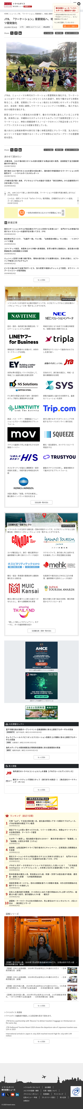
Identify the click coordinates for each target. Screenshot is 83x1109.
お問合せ (26, 1101)
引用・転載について (50, 1090)
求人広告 (63, 1097)
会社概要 (48, 1087)
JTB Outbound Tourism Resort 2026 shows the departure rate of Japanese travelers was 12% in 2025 (41, 1028)
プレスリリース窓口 (48, 1097)
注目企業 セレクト (16, 298)
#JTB (21, 27)
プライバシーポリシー (31, 1094)
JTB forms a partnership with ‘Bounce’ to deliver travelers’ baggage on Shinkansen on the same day (40, 1021)
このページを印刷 (72, 33)
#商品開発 (46, 27)
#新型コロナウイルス (33, 27)
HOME (6, 14)
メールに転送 (48, 33)
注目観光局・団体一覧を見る (41, 631)
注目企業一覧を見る (41, 502)
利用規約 (46, 1094)
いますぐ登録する (71, 26)
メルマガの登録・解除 (31, 1090)
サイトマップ (58, 1094)
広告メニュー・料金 (30, 1097)
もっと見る (41, 280)
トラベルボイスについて (31, 1087)
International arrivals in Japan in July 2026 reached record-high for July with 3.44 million (39, 1034)
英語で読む (59, 33)
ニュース (13, 14)
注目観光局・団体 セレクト (20, 524)
